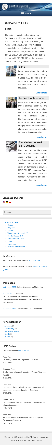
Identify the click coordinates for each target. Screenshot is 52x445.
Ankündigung (9, 329)
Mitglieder (11, 228)
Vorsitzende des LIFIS (15, 239)
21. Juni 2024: (8, 294)
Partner (10, 231)
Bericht (7, 334)
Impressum (11, 244)
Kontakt (10, 241)
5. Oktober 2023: (9, 309)
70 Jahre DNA (34, 260)
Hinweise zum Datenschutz (17, 247)
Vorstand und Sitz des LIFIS (17, 233)
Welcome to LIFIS (16, 23)
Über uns (10, 225)
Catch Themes (36, 440)
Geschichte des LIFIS (15, 236)
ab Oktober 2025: (10, 287)
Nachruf (7, 337)
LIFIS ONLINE (24, 350)
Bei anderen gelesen (12, 331)
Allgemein (8, 326)
